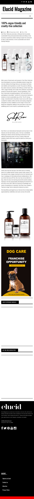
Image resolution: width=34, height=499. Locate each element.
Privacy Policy (6, 490)
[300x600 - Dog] (16, 271)
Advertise (4, 486)
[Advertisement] (17, 327)
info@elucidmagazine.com (6, 420)
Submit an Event (6, 478)
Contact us (5, 482)
